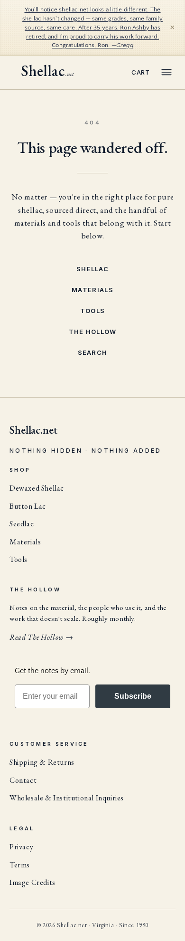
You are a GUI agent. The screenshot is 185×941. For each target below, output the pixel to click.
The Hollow (93, 331)
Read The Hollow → (41, 637)
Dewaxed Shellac (36, 488)
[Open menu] (166, 72)
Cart (140, 72)
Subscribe (132, 696)
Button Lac (27, 506)
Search (93, 352)
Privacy (21, 847)
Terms (19, 865)
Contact (23, 780)
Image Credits (32, 882)
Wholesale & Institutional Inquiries (66, 798)
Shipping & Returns (41, 762)
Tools (92, 310)
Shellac (92, 269)
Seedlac (21, 524)
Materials (92, 290)
